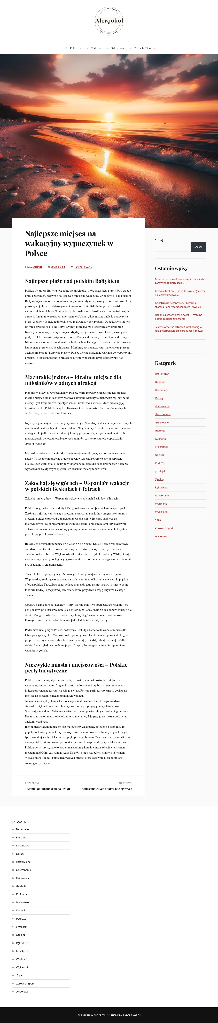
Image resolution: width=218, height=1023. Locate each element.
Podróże (96, 48)
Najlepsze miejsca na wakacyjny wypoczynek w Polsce (69, 243)
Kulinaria (75, 48)
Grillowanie (162, 422)
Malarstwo (161, 446)
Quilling (159, 479)
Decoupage (161, 389)
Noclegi (159, 454)
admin (37, 267)
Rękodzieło (117, 48)
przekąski (160, 471)
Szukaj (159, 240)
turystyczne (83, 267)
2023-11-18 (58, 267)
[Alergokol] (109, 21)
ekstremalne (162, 406)
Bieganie (160, 381)
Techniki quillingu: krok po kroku (47, 789)
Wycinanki (161, 503)
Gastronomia (162, 414)
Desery (159, 398)
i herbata (160, 430)
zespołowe (161, 535)
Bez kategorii (162, 373)
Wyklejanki (161, 511)
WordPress (98, 1015)
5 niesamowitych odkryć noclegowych (107, 789)
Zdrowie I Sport (143, 48)
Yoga (158, 519)
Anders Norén (132, 1015)
